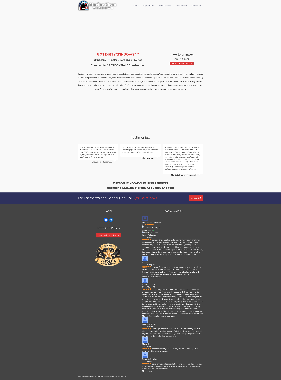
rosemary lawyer (149, 324)
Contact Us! (196, 198)
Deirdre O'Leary (148, 284)
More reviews (147, 371)
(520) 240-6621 (145, 198)
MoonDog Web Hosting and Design (118, 376)
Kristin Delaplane (149, 235)
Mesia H (145, 344)
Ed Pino (145, 262)
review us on (147, 230)
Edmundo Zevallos (149, 359)
